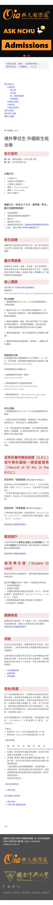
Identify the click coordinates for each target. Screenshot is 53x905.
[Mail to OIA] (19, 886)
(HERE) (20, 603)
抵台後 (13, 93)
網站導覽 (26, 893)
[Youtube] (10, 886)
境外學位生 (9, 84)
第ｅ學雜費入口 (38, 272)
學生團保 (11, 676)
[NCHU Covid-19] (26, 46)
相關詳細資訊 (20, 524)
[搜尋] (49, 12)
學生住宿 (11, 790)
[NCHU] (26, 876)
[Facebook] (5, 886)
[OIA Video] (14, 886)
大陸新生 (11, 105)
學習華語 (14, 99)
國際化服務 (9, 116)
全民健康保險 (13, 670)
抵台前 (13, 90)
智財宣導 (36, 893)
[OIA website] (26, 14)
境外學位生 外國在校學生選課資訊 (19, 287)
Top (6, 826)
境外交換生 (9, 110)
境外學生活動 (10, 113)
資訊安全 (16, 893)
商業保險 (11, 673)
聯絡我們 (45, 893)
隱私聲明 (7, 893)
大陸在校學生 (13, 108)
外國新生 (11, 87)
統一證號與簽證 (17, 96)
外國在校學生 (13, 102)
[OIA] (26, 859)
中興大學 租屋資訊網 (16, 804)
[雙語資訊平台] (26, 31)
